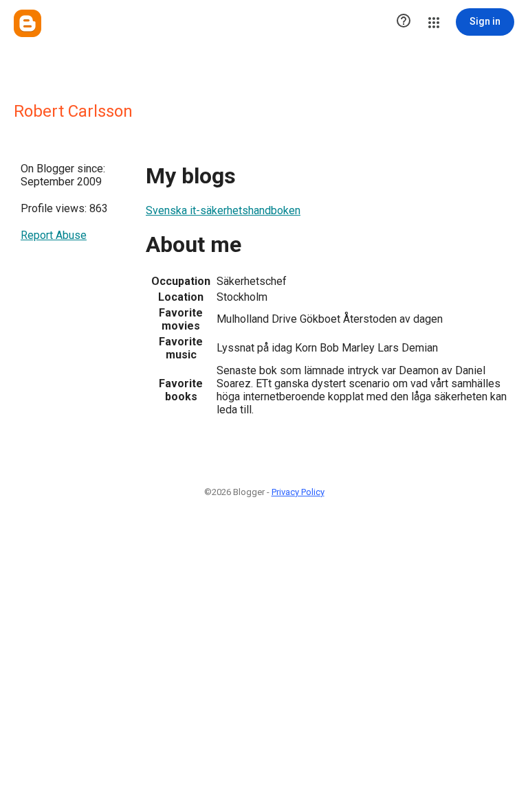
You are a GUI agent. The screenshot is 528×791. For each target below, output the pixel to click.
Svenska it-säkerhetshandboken (223, 210)
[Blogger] (27, 23)
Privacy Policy (298, 492)
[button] (403, 21)
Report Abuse (54, 235)
